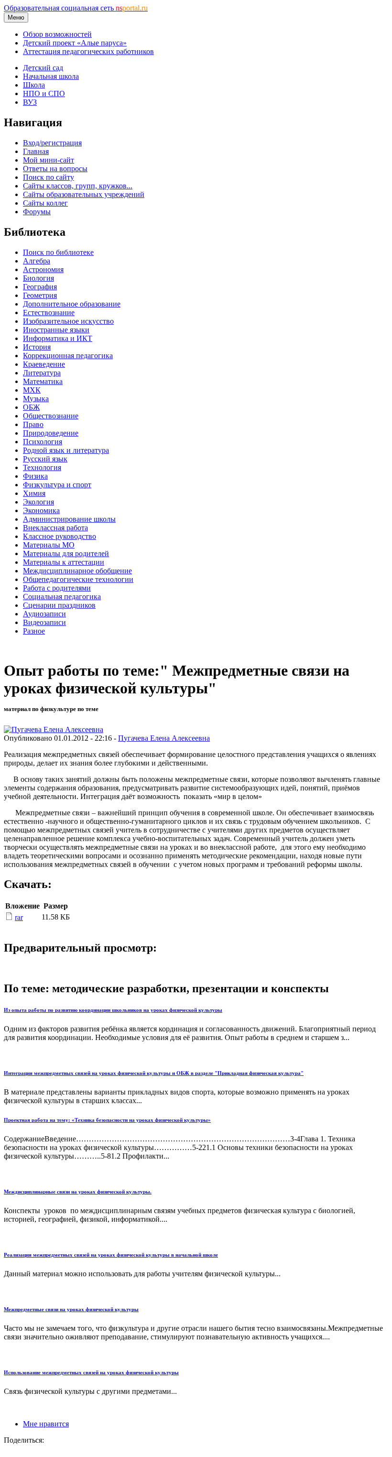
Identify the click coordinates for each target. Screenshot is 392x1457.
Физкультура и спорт (57, 485)
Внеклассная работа (55, 528)
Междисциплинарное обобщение (77, 571)
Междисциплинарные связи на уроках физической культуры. (78, 1191)
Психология (42, 442)
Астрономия (43, 269)
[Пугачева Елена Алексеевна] (53, 729)
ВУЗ (30, 102)
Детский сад (43, 68)
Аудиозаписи (44, 614)
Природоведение (50, 433)
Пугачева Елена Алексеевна (164, 738)
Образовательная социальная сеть (76, 8)
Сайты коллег (45, 203)
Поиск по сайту (48, 177)
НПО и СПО (44, 93)
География (40, 287)
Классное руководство (59, 536)
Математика (43, 381)
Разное (34, 631)
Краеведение (44, 364)
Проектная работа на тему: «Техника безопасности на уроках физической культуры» (107, 1120)
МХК (32, 390)
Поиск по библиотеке (58, 252)
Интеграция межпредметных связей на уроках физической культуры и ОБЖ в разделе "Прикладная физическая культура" (154, 1073)
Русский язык (45, 459)
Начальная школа (51, 76)
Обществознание (50, 416)
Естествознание (49, 312)
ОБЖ (31, 407)
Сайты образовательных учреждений (83, 194)
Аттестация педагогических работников (88, 51)
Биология (38, 278)
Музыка (36, 398)
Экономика (41, 510)
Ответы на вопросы (55, 168)
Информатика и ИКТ (57, 338)
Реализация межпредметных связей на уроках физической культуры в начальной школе (111, 1255)
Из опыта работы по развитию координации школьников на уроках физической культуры (113, 1010)
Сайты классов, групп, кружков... (77, 186)
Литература (42, 373)
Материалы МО (49, 545)
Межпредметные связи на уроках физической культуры (71, 1309)
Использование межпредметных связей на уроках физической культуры (91, 1372)
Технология (42, 467)
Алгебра (36, 261)
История (37, 347)
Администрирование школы (69, 519)
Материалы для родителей (66, 553)
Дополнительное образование (71, 304)
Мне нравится (46, 1424)
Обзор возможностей (57, 34)
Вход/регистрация (52, 143)
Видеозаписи (44, 622)
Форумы (37, 212)
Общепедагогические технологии (78, 579)
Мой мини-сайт (48, 160)
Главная (36, 151)
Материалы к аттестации (63, 562)
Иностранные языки (56, 330)
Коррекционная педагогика (68, 355)
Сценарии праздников (59, 605)
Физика (35, 476)
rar (19, 917)
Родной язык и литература (66, 450)
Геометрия (40, 295)
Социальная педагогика (62, 596)
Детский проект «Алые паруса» (75, 43)
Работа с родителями (57, 588)
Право (33, 424)
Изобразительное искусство (68, 321)
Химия (34, 493)
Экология (38, 502)
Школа (34, 85)
